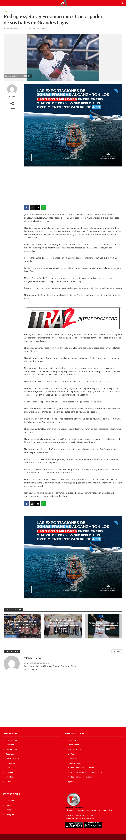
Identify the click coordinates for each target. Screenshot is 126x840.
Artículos (9, 777)
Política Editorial (74, 749)
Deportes (8, 11)
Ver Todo (116, 651)
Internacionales (12, 749)
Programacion (11, 740)
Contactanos (73, 758)
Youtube (9, 805)
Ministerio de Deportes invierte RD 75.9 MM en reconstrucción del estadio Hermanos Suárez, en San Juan (63, 624)
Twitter (9, 810)
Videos (8, 781)
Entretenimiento (12, 758)
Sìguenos (72, 781)
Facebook (10, 800)
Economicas (11, 772)
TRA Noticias (26, 28)
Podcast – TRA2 (75, 763)
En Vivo (71, 754)
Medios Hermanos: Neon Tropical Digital (85, 772)
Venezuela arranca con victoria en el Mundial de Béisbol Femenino (103, 624)
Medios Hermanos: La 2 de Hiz (81, 767)
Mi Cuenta (72, 740)
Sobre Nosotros (75, 744)
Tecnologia (10, 763)
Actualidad (10, 744)
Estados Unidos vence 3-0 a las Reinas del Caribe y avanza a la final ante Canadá (22, 624)
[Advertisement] (73, 184)
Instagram (10, 814)
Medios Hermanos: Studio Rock (81, 777)
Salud (8, 767)
